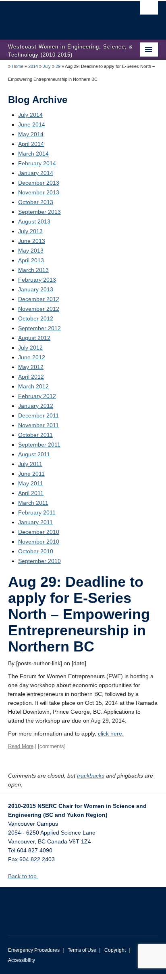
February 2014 (37, 163)
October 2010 (35, 551)
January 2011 (35, 522)
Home (17, 66)
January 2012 (35, 406)
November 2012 (38, 309)
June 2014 (31, 124)
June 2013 (31, 241)
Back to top (23, 876)
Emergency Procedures (34, 950)
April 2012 (31, 376)
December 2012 (38, 299)
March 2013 (33, 270)
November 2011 (38, 425)
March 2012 (33, 386)
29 (58, 66)
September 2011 (39, 444)
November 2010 (38, 541)
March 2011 (33, 503)
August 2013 (34, 221)
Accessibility (21, 960)
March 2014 (33, 153)
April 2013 (31, 260)
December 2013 (38, 182)
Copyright (115, 950)
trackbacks (90, 775)
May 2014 (31, 134)
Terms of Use (82, 950)
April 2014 (31, 144)
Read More (20, 746)
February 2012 (37, 396)
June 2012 (31, 357)
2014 (33, 66)
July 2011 (30, 464)
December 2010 (38, 532)
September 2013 (39, 212)
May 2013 (31, 250)
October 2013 (35, 202)
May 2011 (30, 483)
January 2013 (35, 289)
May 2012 (31, 367)
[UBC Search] (149, 10)
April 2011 (31, 493)
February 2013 (37, 279)
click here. (111, 733)
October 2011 (35, 435)
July (47, 66)
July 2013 (30, 231)
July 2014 (30, 115)
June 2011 (31, 473)
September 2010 (39, 561)
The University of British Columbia (60, 16)
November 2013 (38, 192)
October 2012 (35, 318)
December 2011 (38, 415)
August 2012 (34, 338)
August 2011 (34, 454)
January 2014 (35, 173)
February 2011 (37, 512)
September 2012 (39, 328)
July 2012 (30, 347)
